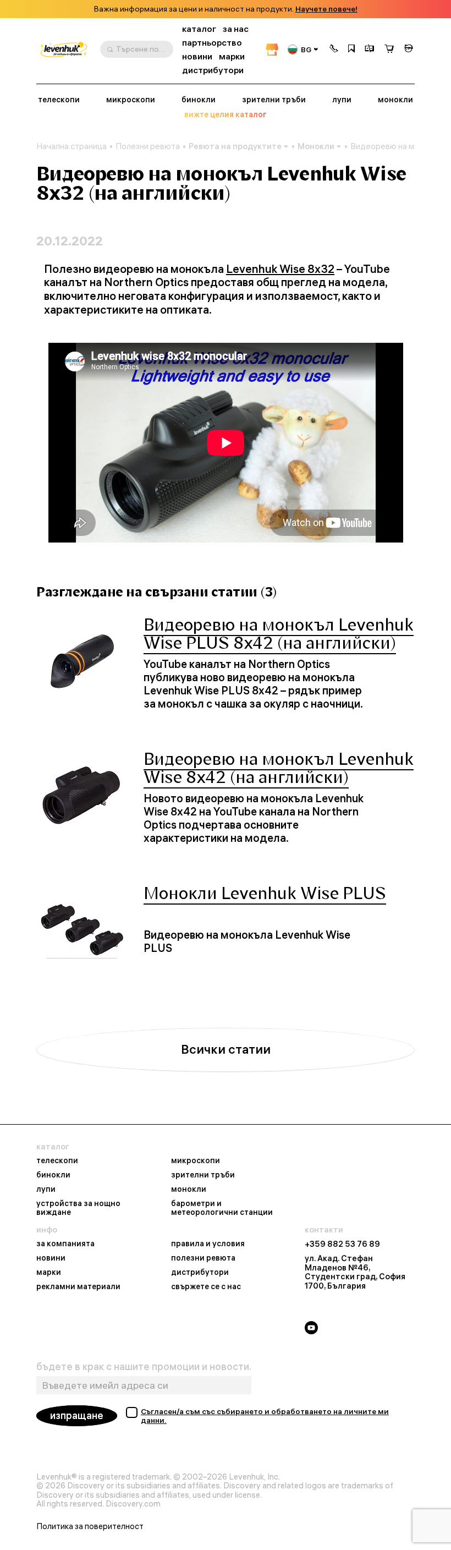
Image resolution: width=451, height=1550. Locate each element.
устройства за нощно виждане (78, 1208)
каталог (199, 29)
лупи (341, 100)
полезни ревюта (203, 1258)
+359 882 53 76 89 (342, 1244)
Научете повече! (326, 9)
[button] (334, 49)
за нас (236, 29)
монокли (395, 100)
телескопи (59, 100)
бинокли (199, 100)
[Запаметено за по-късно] (351, 49)
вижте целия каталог (225, 114)
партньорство (212, 42)
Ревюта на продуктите (235, 146)
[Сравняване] (369, 49)
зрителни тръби (274, 100)
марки (232, 56)
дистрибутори (213, 70)
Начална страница (71, 146)
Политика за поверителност (90, 1526)
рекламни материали (78, 1287)
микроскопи (130, 100)
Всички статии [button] (226, 1049)
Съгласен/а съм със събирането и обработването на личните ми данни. (265, 1416)
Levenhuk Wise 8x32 (280, 269)
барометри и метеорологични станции (222, 1208)
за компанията (65, 1244)
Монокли (316, 146)
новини (197, 56)
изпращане (76, 1415)
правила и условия (208, 1244)
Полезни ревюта (148, 146)
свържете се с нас (206, 1287)
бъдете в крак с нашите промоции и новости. (143, 1367)
